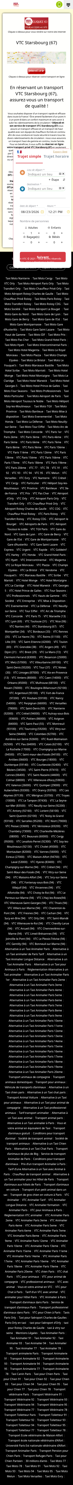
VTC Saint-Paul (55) (32, 724)
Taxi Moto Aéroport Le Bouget (42, 309)
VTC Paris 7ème (51, 442)
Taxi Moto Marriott (34, 370)
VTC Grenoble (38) (25, 647)
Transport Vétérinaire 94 (19, 1405)
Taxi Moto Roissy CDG (47, 304)
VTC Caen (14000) (50, 678)
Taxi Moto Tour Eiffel (32, 427)
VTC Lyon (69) (13, 621)
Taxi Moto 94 (26, 1471)
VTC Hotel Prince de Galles (25, 590)
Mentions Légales (44, 262)
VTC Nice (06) (58, 621)
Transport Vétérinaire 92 (19, 1399)
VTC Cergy (12, 483)
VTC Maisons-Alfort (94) (27, 877)
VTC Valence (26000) (18, 785)
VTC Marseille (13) (55, 616)
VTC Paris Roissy (48, 514)
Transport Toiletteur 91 (53, 1415)
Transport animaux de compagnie (29, 1077)
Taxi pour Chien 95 (48, 1384)
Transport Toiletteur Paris (20, 1415)
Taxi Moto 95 (45, 1471)
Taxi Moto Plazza (31, 355)
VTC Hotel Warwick (38, 585)
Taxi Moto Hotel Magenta (23, 350)
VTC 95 (39, 473)
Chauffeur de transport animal (31, 1174)
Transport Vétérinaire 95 (52, 1405)
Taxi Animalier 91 (20, 1338)
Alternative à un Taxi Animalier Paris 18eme (36, 1061)
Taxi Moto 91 (33, 1466)
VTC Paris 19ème (56, 463)
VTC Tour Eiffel (28, 611)
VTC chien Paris (44, 1271)
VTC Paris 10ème (54, 447)
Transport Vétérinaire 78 (52, 1410)
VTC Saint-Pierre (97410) (43, 770)
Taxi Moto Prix (56, 335)
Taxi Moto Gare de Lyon (45, 314)
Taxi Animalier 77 (26, 1348)
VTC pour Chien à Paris (46, 1312)
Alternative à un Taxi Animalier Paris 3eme (36, 985)
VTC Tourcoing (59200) (33, 729)
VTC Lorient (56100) (46, 811)
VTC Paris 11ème (18, 452)
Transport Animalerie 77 (25, 1369)
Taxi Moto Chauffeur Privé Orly (42, 288)
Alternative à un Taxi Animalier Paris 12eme (36, 1031)
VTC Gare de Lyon (24, 534)
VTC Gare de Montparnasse (42, 539)
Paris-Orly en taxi (16, 1323)
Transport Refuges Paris (37, 1456)
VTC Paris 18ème (32, 463)
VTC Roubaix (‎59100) (34, 698)
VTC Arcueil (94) (24, 928)
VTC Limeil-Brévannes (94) (41, 934)
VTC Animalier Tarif (33, 1200)
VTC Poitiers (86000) (33, 718)
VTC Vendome (48, 570)
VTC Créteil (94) (50, 867)
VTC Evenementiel (17, 606)
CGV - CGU (25, 262)
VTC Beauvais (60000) (35, 836)
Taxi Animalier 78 (50, 1348)
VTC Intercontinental (33, 560)
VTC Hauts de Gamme (46, 596)
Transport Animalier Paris (20, 1451)
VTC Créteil (59, 478)
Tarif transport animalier (34, 1113)
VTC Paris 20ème (16, 468)
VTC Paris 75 (33, 616)
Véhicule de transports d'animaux (25, 1087)
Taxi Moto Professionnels (45, 391)
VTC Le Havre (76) (23, 637)
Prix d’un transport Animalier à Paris (43, 1164)
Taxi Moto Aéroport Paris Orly (36, 283)
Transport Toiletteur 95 (51, 1425)
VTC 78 (44, 468)
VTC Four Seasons (55, 590)
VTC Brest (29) (28, 652)
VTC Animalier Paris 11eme (50, 1251)
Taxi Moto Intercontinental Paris (47, 345)
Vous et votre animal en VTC (35, 1287)
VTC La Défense (40, 606)
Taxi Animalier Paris (52, 1333)
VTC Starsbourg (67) (44, 626)
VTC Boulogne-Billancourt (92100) (46, 688)
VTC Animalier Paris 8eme (23, 1236)
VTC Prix (25, 493)
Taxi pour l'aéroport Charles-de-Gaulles (43, 1317)
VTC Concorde (14, 616)
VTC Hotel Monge (27, 580)
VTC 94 (27, 473)
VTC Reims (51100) (48, 637)
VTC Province (30, 488)
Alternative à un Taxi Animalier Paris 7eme (36, 1005)
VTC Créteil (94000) (28, 713)
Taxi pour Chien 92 (35, 1379)
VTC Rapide (40, 550)
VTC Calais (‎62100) (50, 744)
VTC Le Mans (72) (50, 652)
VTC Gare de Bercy (49, 534)
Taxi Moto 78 (14, 1466)
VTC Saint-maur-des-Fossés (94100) (38, 754)
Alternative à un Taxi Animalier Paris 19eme (36, 1067)
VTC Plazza (43, 565)
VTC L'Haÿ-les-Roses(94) (51, 898)
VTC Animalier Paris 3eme (31, 1220)
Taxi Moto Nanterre (18, 278)
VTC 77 (33, 468)
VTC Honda (29, 555)
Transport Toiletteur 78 (51, 1430)
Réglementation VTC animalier (23, 1215)
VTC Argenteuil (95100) (23, 693)
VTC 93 (16, 473)
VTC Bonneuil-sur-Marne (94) (47, 944)
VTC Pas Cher (41, 493)
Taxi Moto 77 (58, 1461)
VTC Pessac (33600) (17, 826)
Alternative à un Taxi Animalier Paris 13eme (36, 1036)
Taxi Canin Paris (21, 1374)
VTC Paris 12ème (41, 452)
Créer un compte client (23, 267)
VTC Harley (12, 555)
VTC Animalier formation (44, 1205)
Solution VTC (19, 258)
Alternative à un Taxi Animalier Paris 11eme (36, 1026)
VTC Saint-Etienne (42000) (35, 642)
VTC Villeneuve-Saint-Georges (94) (25, 903)
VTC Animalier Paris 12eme (31, 1241)
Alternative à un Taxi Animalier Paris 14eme (36, 1041)
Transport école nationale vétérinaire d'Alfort (35, 1440)
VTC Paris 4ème (51, 437)
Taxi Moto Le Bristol (33, 360)
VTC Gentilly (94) (16, 944)
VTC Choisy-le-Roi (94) (41, 893)
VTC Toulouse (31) (36, 621)
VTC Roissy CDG (36, 519)
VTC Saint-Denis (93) (32, 708)
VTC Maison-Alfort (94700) (43, 857)
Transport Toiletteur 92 (20, 1420)
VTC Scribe (54, 575)
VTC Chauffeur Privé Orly (42, 503)
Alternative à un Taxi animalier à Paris (30, 1123)
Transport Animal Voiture (22, 1097)
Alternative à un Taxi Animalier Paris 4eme (36, 990)
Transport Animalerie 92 (25, 1358)
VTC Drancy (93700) (44, 790)
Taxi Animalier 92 (45, 1338)
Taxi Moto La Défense (29, 422)
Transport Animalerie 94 (25, 1364)
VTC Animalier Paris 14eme (23, 1256)
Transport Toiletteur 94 (20, 1425)
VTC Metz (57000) (16, 662)
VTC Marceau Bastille (32, 575)
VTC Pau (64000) (26, 744)
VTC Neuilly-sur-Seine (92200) (46, 806)
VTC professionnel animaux (37, 1282)
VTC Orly (22, 498)
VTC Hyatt (11, 560)
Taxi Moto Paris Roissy (47, 299)
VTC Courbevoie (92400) (46, 765)
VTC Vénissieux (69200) (46, 826)
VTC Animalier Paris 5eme (41, 1225)
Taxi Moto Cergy (42, 278)
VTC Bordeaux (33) (39, 631)
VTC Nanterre (41, 478)
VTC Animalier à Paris (53, 1297)
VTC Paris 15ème (26, 457)
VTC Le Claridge (14, 585)
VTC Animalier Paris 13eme (41, 1246)
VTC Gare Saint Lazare (44, 544)
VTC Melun (52, 473)
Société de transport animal (35, 1138)
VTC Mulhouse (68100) (44, 683)
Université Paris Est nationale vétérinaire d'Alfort (36, 1445)
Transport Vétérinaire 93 (52, 1399)
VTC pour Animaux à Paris (46, 1210)
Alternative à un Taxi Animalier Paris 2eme (39, 980)
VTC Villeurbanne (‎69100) (45, 662)
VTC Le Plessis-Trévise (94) (49, 939)
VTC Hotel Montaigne (53, 580)
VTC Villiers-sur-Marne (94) (24, 908)
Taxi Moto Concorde (30, 432)
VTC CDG (54, 509)
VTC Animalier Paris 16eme (32, 1261)
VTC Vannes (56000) (46, 852)
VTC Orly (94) (36, 918)
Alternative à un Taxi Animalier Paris (27, 949)
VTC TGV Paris (39, 529)
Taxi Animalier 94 (35, 1343)
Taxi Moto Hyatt (14, 345)
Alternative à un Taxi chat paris (46, 1092)
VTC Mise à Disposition (52, 601)
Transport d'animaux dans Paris (29, 1302)
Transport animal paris (49, 1118)
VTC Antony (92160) (19, 811)
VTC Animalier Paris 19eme (41, 1266)
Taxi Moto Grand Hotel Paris (49, 340)
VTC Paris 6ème (29, 442)
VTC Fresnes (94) (28, 913)
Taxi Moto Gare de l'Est (46, 319)
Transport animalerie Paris (22, 1353)
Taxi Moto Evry (54, 1476)
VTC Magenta (57, 560)
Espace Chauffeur (52, 267)
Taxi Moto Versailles (30, 1476)
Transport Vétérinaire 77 (19, 1410)
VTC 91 (56, 468)
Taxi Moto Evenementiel (37, 416)
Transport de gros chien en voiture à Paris (36, 1195)
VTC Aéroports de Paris (33, 524)
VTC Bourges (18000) (44, 759)
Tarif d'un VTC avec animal (41, 1292)
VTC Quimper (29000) (47, 785)
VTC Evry (24, 478)
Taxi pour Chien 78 (39, 1389)
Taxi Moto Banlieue (31, 411)
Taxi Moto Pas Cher (17, 340)
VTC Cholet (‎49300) (46, 846)
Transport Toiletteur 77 (20, 1430)
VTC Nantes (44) (19, 626)
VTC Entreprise (26, 601)
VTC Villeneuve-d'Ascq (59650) (46, 780)
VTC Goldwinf (58, 550)
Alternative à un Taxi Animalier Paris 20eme (36, 1072)
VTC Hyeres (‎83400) (42, 862)
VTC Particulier (30, 483)
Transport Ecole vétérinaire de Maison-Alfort (35, 1435)
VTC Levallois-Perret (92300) (33, 841)
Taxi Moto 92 (51, 1466)
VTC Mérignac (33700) (39, 795)
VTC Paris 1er (53, 432)
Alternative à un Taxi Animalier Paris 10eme (36, 1021)
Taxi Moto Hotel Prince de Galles (40, 386)
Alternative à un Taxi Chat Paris (33, 1149)
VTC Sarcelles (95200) (29, 821)
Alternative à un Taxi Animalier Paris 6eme (36, 1000)
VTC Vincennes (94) (41, 887)
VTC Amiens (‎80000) (24, 678)
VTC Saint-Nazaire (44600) (44, 775)
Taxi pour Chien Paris (47, 1374)
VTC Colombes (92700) (42, 734)
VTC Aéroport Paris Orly (44, 498)
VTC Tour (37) (42, 667)
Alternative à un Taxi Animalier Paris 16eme (36, 1051)
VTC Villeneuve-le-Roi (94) (27, 923)
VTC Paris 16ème (50, 457)
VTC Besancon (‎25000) (53, 657)
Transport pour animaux (50, 1082)
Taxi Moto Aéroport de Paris (44, 396)
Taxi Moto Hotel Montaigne (33, 375)
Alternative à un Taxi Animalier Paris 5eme (36, 995)
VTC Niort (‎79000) (56, 821)
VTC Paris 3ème (29, 437)
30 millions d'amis (36, 1461)
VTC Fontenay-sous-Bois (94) (36, 882)
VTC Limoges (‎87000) (26, 672)
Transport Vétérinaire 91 (47, 1394)
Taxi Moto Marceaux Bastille (36, 365)
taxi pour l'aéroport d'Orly (45, 1323)
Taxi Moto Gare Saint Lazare (37, 329)
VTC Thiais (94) (58, 903)
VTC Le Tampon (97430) (32, 800)
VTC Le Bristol (28, 570)
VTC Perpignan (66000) (33, 703)
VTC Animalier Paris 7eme (50, 1230)
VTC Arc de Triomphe (53, 611)
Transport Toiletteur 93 (51, 1420)
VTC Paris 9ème (31, 447)
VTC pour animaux (27, 1277)
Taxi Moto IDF (36, 335)
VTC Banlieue (48, 488)
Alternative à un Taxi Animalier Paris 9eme (36, 1015)
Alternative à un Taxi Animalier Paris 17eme (36, 1056)
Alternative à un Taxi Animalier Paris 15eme (36, 1046)
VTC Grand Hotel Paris (52, 555)
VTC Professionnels (18, 596)
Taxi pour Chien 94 (22, 1384)
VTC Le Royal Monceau (20, 565)
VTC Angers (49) (49, 647)
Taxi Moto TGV (42, 406)
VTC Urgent (23, 550)
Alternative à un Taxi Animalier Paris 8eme (36, 1010)
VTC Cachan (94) (51, 913)
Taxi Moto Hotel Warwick (32, 381)
